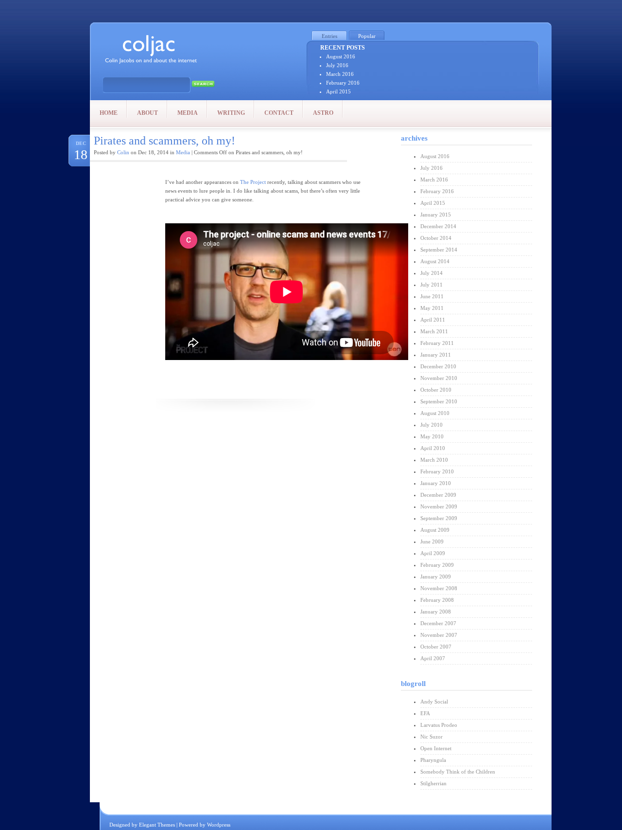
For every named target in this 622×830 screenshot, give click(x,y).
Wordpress (218, 825)
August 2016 (340, 56)
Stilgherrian (433, 783)
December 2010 (438, 366)
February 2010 (437, 471)
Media (187, 112)
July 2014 (431, 273)
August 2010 (434, 413)
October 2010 (435, 390)
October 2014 (435, 238)
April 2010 (432, 448)
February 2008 (437, 600)
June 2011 (432, 296)
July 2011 (431, 285)
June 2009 (432, 541)
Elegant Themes (157, 825)
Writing (231, 112)
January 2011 (435, 355)
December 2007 (438, 623)
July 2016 (337, 65)
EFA (425, 713)
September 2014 (438, 250)
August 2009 (434, 530)
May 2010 (432, 436)
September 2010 (438, 401)
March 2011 (434, 331)
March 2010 (434, 460)
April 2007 (432, 658)
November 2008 (438, 588)
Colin (123, 152)
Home (109, 112)
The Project (253, 182)
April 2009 (432, 553)
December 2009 (438, 495)
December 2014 (438, 226)
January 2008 (435, 611)
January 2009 (435, 576)
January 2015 (435, 214)
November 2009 (438, 506)
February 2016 (343, 83)
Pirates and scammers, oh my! (164, 140)
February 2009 (437, 565)
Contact (279, 112)
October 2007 (435, 647)
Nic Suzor (431, 737)
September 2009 (438, 518)
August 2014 (434, 261)
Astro (323, 112)
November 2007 (438, 635)
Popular (367, 36)
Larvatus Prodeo (438, 725)
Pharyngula (433, 760)
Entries (329, 36)
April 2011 (432, 320)
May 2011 (432, 308)
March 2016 (340, 74)
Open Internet (435, 748)
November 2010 (438, 378)
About (147, 112)
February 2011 (437, 343)
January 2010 (435, 483)
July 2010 (431, 425)
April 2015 (338, 91)
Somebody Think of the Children (457, 772)
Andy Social (434, 701)
